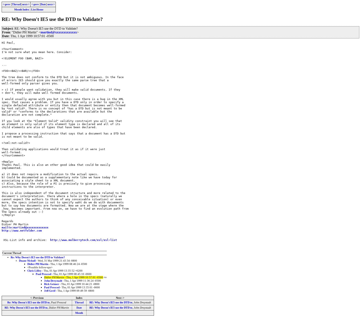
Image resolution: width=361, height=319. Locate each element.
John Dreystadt (53, 280)
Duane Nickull (27, 260)
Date (43, 4)
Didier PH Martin (37, 264)
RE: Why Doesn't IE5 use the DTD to (110, 302)
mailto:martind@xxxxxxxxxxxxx (25, 227)
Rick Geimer (51, 284)
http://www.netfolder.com (22, 230)
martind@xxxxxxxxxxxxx (59, 32)
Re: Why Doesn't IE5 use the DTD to (28, 302)
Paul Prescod (43, 274)
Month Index (21, 9)
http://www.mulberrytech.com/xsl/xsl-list (83, 240)
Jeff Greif (49, 290)
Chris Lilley (34, 270)
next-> (25, 4)
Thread (16, 4)
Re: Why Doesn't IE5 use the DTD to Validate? (38, 257)
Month (79, 312)
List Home (37, 9)
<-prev (6, 4)
